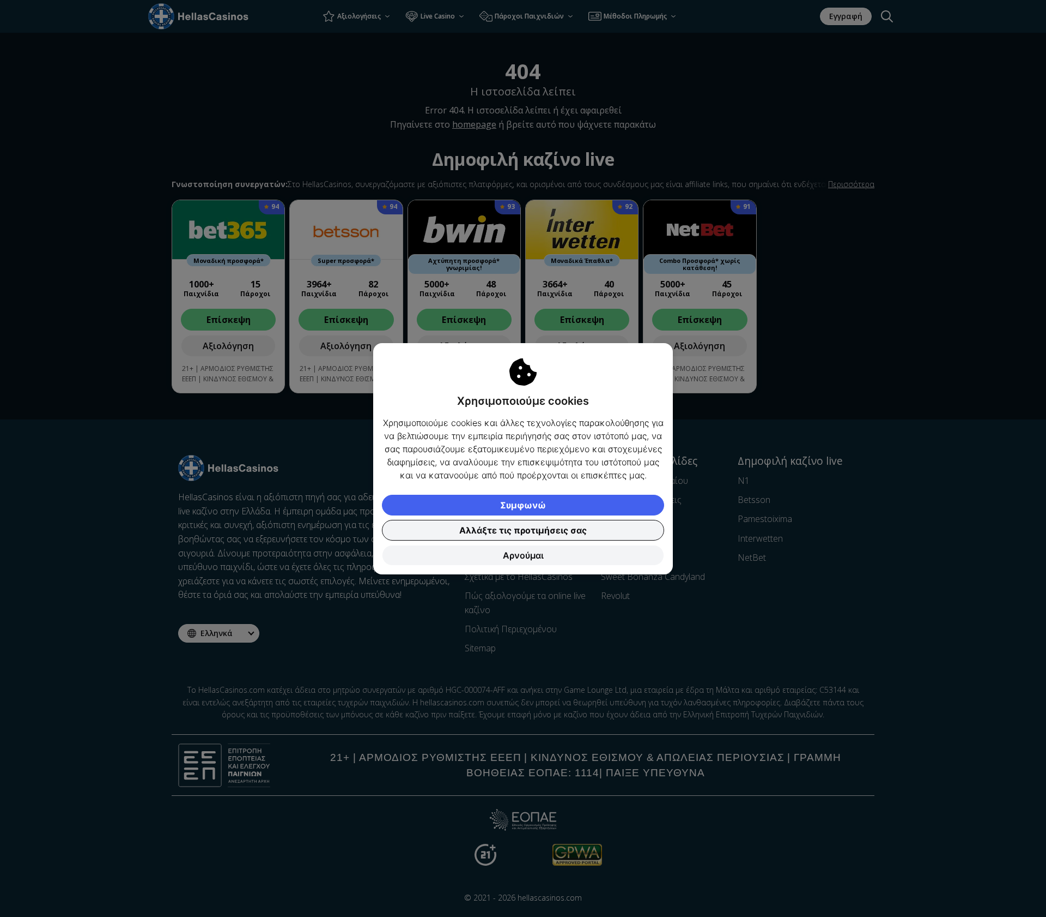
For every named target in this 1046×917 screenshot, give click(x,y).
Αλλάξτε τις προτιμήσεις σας (523, 530)
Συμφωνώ (523, 505)
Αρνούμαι (523, 555)
